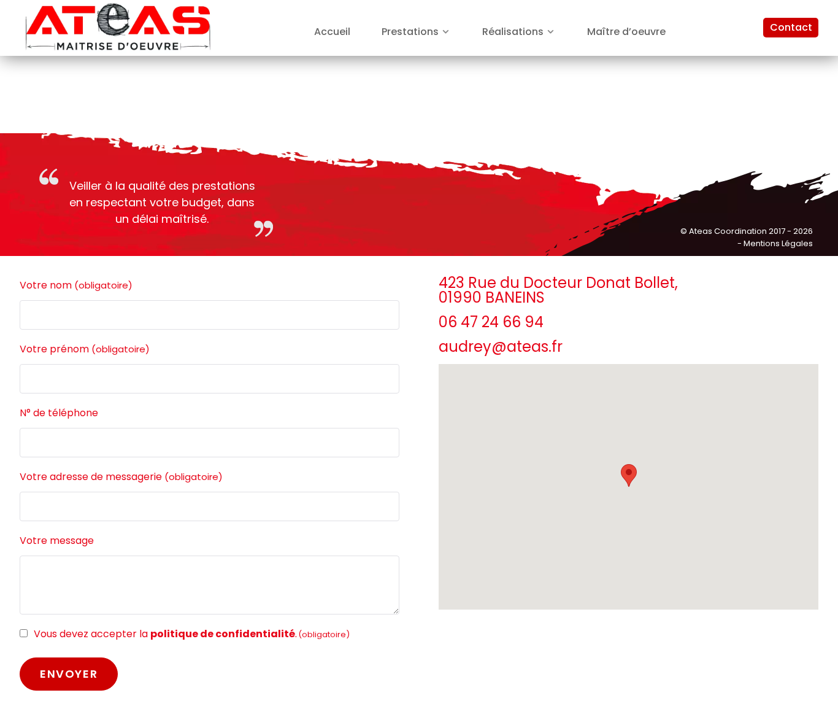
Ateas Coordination (729, 231)
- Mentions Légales (775, 243)
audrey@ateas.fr (501, 346)
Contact (791, 27)
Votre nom (76, 285)
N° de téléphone (59, 413)
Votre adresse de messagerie (121, 477)
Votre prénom (85, 349)
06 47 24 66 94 (491, 322)
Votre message (57, 540)
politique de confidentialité (222, 634)
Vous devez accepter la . (192, 634)
